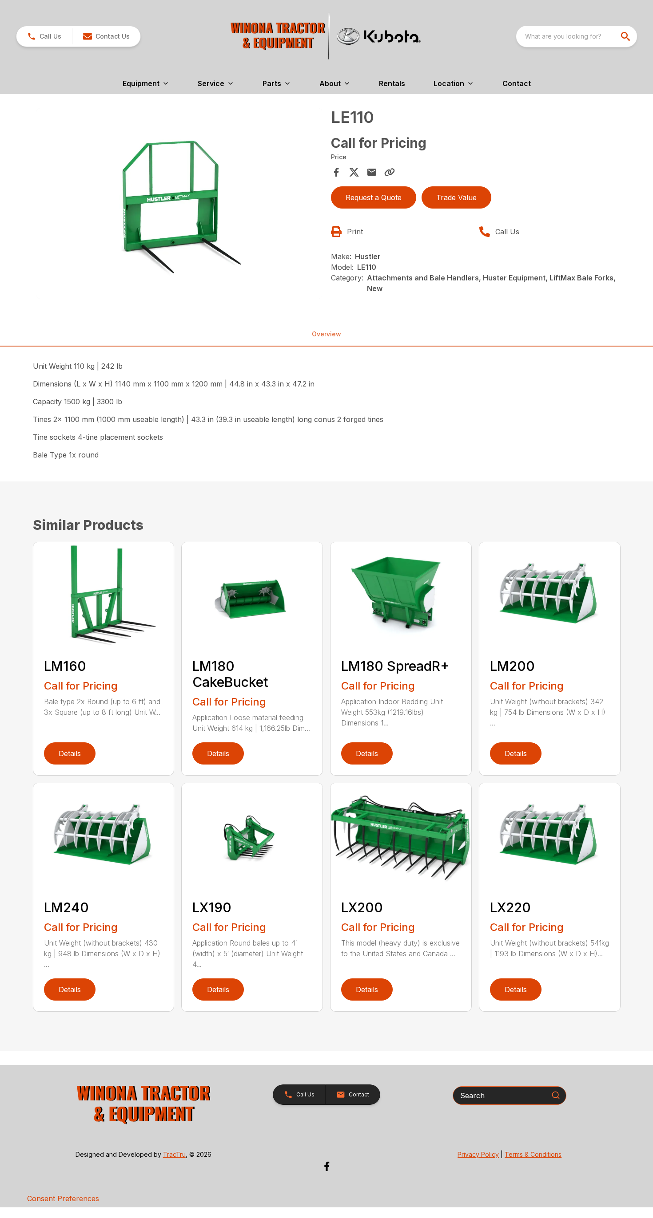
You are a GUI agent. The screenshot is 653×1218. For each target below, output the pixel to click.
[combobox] (576, 36)
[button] (44, 36)
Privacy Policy (478, 1154)
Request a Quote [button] (374, 197)
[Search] (556, 1095)
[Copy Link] (389, 172)
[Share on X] (354, 172)
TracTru (174, 1154)
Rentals (392, 83)
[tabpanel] (179, 204)
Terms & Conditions (533, 1154)
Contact (516, 83)
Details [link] (70, 753)
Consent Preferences (63, 1198)
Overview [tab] (326, 334)
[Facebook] (326, 1166)
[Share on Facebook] (336, 172)
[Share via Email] (371, 172)
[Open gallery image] (179, 203)
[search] (626, 36)
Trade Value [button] (456, 197)
